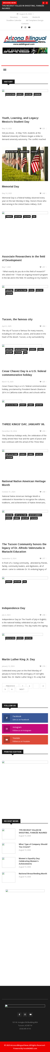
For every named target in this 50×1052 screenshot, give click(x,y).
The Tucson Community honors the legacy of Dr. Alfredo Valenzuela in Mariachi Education (24, 548)
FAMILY (40, 349)
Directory (14, 17)
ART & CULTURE (11, 152)
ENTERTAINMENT (21, 349)
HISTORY (28, 94)
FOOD (31, 290)
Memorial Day (10, 186)
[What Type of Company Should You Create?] (9, 848)
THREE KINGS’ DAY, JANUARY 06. (23, 424)
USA (41, 152)
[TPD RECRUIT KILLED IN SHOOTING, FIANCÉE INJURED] (9, 834)
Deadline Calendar (14, 20)
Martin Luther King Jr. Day (18, 659)
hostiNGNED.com (30, 1048)
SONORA (37, 94)
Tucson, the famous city (17, 319)
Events (25, 17)
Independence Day (13, 608)
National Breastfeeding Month (33, 874)
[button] (43, 3)
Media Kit (36, 17)
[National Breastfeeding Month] (9, 878)
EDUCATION (10, 94)
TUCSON (27, 216)
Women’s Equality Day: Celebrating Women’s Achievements (29, 861)
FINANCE (9, 216)
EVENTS (20, 94)
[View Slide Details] (25, 51)
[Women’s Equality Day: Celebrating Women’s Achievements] (9, 863)
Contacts (25, 23)
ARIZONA (9, 290)
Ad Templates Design (34, 20)
